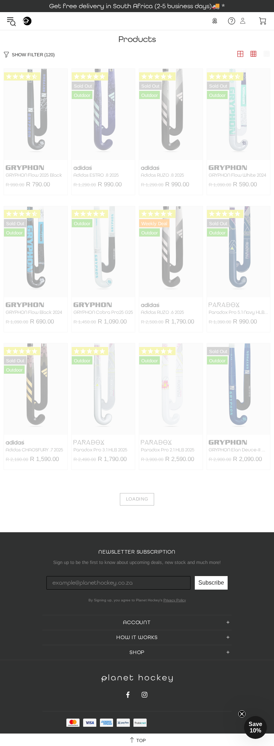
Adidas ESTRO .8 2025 (96, 175)
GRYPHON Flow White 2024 (237, 175)
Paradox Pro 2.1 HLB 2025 (167, 450)
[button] (255, 727)
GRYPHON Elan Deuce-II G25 (239, 450)
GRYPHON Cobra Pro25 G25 (103, 312)
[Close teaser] (241, 713)
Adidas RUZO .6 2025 (162, 312)
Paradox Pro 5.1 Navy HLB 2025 (239, 312)
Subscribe (211, 583)
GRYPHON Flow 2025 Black (34, 175)
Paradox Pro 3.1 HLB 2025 (100, 450)
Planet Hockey (27, 21)
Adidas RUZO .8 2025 (162, 175)
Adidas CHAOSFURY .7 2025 (34, 450)
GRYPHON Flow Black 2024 (34, 312)
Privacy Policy (174, 600)
